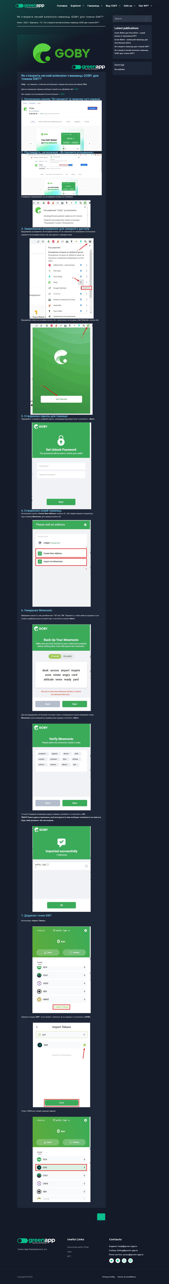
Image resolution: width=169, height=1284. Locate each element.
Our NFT (144, 5)
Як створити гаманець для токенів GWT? (132, 47)
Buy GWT (111, 5)
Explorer (76, 5)
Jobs (69, 1252)
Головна (62, 5)
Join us (128, 5)
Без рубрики (120, 69)
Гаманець (93, 5)
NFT (69, 1256)
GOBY (76, 89)
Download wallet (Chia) (78, 1247)
